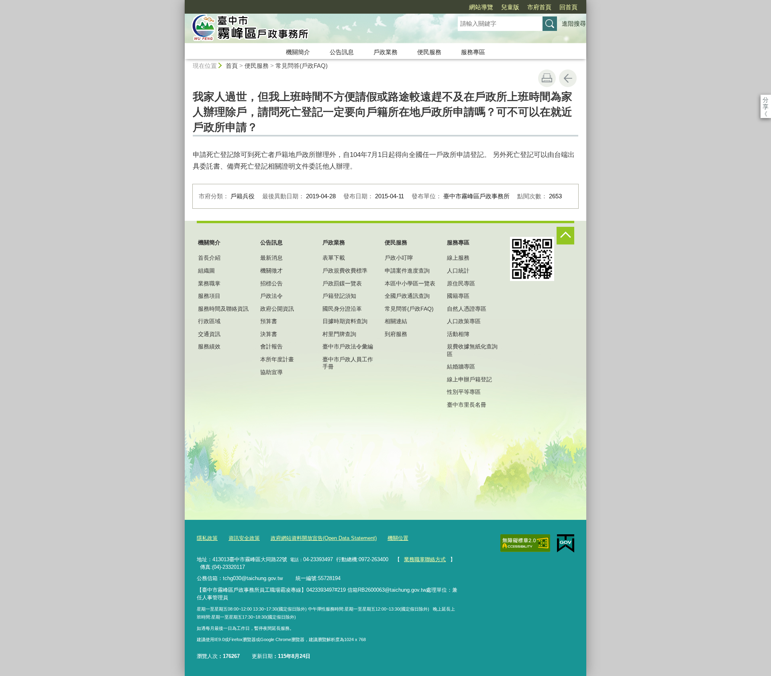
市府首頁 (539, 7)
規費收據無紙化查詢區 (472, 350)
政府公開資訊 (277, 308)
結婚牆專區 (461, 366)
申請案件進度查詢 (407, 270)
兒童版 (510, 7)
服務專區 (473, 52)
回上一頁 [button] (568, 78)
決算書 (268, 334)
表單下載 (333, 258)
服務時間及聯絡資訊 (223, 308)
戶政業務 (385, 52)
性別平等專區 (464, 392)
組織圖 (206, 270)
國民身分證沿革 (342, 308)
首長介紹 (209, 258)
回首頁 (568, 7)
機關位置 (398, 538)
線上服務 (458, 258)
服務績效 (209, 346)
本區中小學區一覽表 (410, 283)
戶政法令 (271, 296)
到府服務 (396, 334)
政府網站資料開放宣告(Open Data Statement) (324, 538)
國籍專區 (458, 296)
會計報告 (271, 346)
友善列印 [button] (547, 78)
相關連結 (396, 321)
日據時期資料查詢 (344, 321)
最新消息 (271, 258)
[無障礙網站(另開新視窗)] (525, 543)
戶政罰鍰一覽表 (342, 283)
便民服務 (429, 52)
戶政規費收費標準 (344, 270)
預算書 (268, 321)
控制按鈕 (565, 235)
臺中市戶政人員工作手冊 (347, 363)
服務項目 (209, 296)
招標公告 (271, 283)
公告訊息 (342, 52)
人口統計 (458, 270)
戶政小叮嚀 (399, 258)
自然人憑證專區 (466, 308)
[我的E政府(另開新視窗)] (565, 543)
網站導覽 (481, 7)
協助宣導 (271, 372)
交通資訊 (209, 334)
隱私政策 (207, 538)
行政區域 (209, 321)
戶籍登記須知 (339, 296)
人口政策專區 (464, 321)
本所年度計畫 (277, 359)
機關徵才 (271, 270)
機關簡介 (298, 52)
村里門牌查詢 (339, 334)
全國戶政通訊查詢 (407, 296)
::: (181, 3)
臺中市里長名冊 (466, 404)
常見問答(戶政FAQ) (301, 65)
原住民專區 (461, 283)
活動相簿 (458, 334)
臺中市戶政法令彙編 (347, 346)
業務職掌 (209, 283)
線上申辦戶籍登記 (469, 379)
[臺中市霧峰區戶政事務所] (311, 29)
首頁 (232, 65)
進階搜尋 (574, 23)
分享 (766, 100)
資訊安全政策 (244, 538)
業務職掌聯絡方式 (425, 559)
